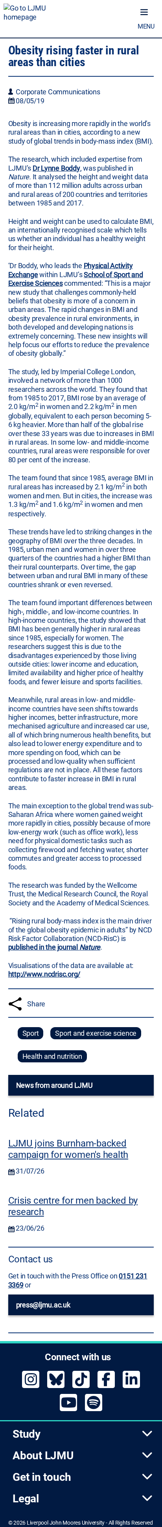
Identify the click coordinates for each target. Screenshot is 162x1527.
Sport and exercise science (95, 1033)
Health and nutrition (52, 1056)
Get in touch (42, 1477)
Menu (146, 26)
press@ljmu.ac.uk (43, 1305)
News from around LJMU (54, 1085)
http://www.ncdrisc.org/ (44, 974)
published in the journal (54, 947)
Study (26, 1434)
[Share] (15, 1004)
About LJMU (43, 1455)
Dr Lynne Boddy (56, 168)
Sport (30, 1033)
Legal (26, 1498)
